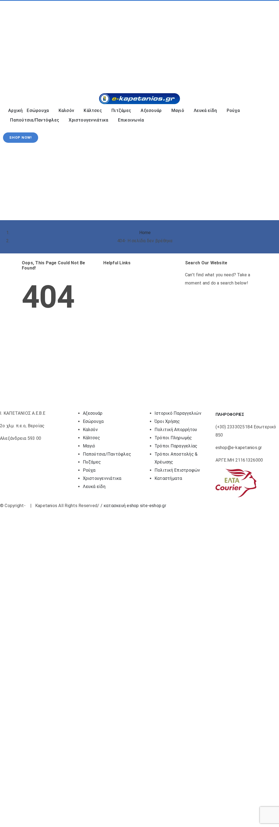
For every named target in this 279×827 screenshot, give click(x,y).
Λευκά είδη (94, 486)
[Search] (223, 74)
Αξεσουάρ (93, 413)
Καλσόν (90, 429)
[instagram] (18, 43)
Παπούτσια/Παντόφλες (107, 454)
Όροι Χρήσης (167, 421)
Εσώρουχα (93, 421)
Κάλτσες (91, 437)
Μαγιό (89, 446)
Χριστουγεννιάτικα (102, 478)
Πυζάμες (92, 462)
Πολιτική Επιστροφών (177, 470)
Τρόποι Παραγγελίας (175, 446)
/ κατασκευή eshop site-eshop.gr (133, 505)
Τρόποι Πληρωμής (173, 437)
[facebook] (9, 43)
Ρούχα (89, 470)
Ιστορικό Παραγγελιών (177, 413)
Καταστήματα (168, 478)
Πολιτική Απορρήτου (175, 429)
